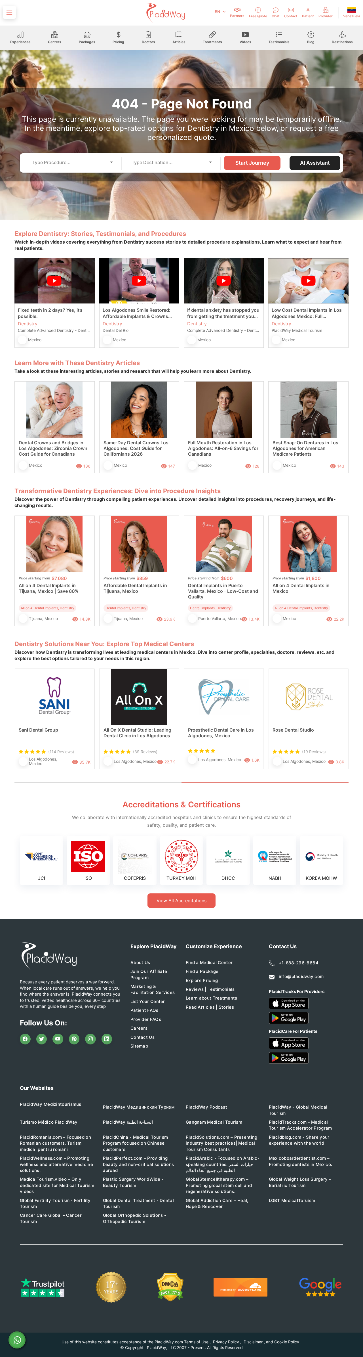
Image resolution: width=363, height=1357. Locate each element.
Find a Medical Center (209, 962)
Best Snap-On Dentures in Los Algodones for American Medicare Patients (305, 448)
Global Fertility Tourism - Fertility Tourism (55, 1203)
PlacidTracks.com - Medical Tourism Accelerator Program (300, 1125)
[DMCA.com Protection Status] (170, 1287)
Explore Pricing (202, 980)
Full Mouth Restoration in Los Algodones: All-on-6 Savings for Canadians (223, 448)
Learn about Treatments (211, 998)
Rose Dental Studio (293, 730)
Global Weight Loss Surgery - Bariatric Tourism (300, 1182)
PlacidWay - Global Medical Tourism (298, 1110)
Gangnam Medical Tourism (214, 1122)
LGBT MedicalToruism (292, 1200)
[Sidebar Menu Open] (9, 12)
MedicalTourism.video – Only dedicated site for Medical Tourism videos (57, 1185)
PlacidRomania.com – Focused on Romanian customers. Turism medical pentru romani (55, 1143)
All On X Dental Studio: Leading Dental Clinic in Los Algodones (137, 732)
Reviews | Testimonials (210, 989)
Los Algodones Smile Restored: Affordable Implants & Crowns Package (136, 313)
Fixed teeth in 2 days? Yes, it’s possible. (50, 313)
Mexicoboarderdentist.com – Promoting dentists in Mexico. (300, 1161)
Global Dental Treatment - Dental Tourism (138, 1203)
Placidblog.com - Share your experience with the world (299, 1140)
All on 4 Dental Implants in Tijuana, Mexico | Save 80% (49, 588)
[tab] (98, 782)
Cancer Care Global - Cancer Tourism (51, 1218)
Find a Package (202, 971)
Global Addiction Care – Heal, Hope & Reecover (217, 1203)
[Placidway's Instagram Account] (90, 1039)
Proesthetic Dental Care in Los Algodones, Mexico (221, 732)
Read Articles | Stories (210, 1007)
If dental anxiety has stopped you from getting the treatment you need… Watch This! (223, 313)
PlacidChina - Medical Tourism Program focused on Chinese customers (135, 1143)
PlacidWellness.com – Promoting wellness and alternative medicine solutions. (56, 1164)
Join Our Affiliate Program (148, 974)
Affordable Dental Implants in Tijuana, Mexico (135, 588)
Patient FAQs (144, 1010)
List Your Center (147, 1001)
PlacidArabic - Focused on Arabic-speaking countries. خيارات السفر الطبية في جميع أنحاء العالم (222, 1164)
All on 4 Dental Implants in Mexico (301, 588)
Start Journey (252, 163)
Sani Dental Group (38, 730)
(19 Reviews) (314, 751)
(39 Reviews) (145, 751)
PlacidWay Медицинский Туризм (138, 1107)
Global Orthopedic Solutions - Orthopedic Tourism (134, 1218)
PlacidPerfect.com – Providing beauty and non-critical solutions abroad (138, 1164)
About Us (140, 962)
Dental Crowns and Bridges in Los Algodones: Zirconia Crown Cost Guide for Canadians (53, 448)
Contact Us (142, 1037)
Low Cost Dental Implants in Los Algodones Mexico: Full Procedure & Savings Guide (307, 313)
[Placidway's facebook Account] (25, 1039)
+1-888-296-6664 (299, 963)
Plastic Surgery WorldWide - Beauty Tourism (133, 1182)
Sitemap (139, 1046)
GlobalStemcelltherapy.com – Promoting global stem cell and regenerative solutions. (219, 1185)
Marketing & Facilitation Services (152, 989)
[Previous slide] (22, 724)
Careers (138, 1028)
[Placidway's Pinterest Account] (74, 1039)
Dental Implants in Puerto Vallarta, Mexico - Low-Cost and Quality (223, 591)
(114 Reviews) (61, 751)
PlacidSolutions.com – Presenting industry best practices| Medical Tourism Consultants (222, 1143)
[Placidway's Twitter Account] (41, 1039)
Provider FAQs (145, 1019)
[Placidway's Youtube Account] (57, 1039)
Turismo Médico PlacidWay (48, 1122)
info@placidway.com (301, 976)
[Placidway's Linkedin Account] (107, 1039)
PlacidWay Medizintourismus (50, 1104)
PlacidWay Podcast (206, 1107)
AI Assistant (315, 163)
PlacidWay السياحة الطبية (128, 1122)
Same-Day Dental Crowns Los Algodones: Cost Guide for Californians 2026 (136, 448)
